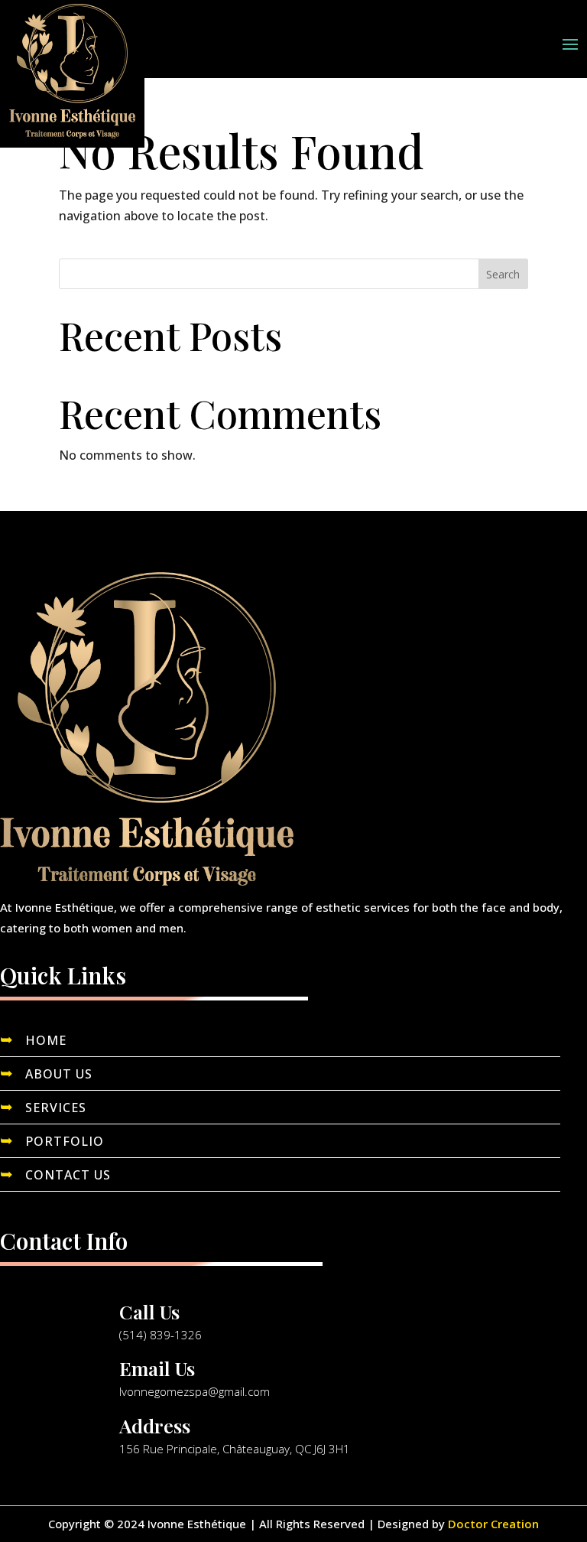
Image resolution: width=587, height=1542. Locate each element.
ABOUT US (58, 1073)
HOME (45, 1040)
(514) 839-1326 (160, 1334)
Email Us (157, 1368)
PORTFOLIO (64, 1141)
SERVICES (55, 1107)
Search (503, 274)
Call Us (149, 1311)
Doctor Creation (493, 1523)
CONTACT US (68, 1174)
